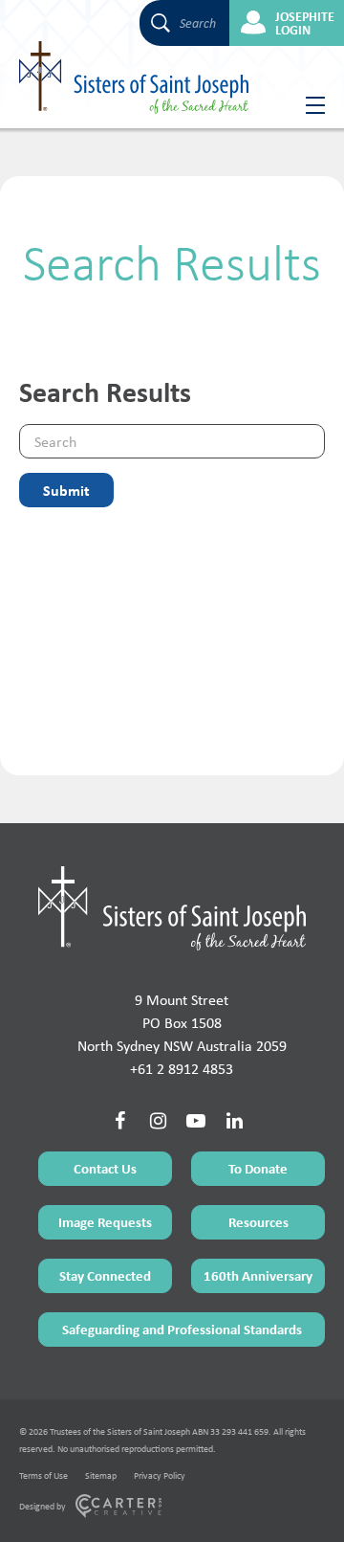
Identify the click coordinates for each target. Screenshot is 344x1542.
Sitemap (101, 1475)
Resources (258, 1222)
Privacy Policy (159, 1475)
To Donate (258, 1168)
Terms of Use (43, 1475)
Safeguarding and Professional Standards (182, 1329)
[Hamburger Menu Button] (308, 105)
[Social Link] (119, 1120)
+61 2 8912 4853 (181, 1069)
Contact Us (105, 1168)
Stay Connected (105, 1275)
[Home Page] (172, 908)
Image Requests (105, 1222)
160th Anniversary (258, 1275)
